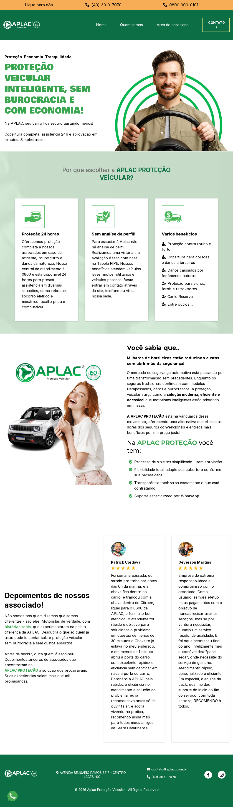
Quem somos (131, 24)
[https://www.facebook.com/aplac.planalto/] (208, 775)
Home (101, 24)
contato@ (159, 769)
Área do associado (173, 24)
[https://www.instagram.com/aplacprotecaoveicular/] (222, 775)
